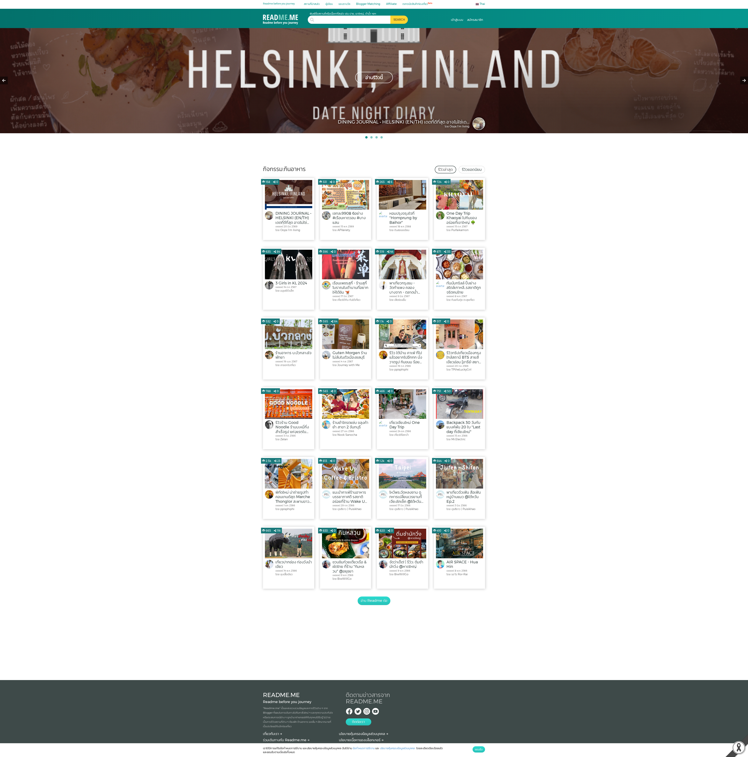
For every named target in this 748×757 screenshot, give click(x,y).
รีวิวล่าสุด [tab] (445, 169)
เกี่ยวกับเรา (271, 734)
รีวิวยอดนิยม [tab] (472, 169)
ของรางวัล (344, 4)
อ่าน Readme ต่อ (374, 600)
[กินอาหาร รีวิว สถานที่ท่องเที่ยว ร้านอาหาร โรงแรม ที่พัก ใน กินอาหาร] (285, 18)
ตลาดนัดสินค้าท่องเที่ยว (417, 4)
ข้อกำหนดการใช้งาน (364, 748)
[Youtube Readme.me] (375, 712)
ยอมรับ (479, 749)
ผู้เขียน (329, 4)
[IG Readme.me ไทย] (366, 712)
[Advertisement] (374, 638)
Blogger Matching (368, 4)
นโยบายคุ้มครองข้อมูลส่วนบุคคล (362, 734)
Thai (482, 4)
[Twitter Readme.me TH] (358, 712)
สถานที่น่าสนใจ (312, 4)
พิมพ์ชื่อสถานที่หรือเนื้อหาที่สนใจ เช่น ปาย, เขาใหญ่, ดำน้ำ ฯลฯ (343, 13)
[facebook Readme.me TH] (349, 712)
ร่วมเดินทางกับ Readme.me (285, 740)
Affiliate (391, 4)
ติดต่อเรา (358, 722)
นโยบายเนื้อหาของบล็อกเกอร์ (360, 740)
